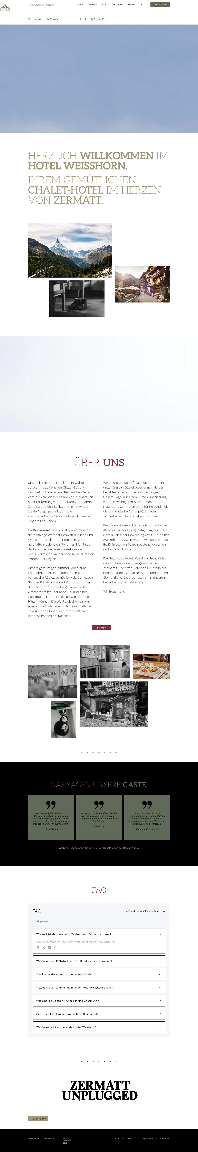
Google (107, 847)
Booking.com (131, 847)
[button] (38, 947)
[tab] (42, 921)
